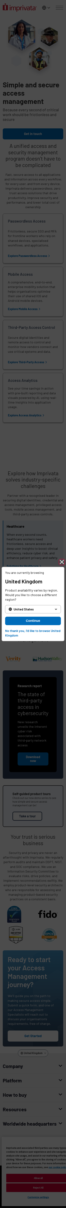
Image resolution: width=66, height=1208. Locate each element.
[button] (61, 562)
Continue (33, 621)
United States (24, 609)
